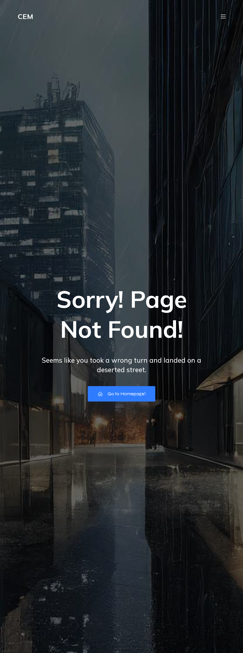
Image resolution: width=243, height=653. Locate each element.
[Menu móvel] (223, 16)
